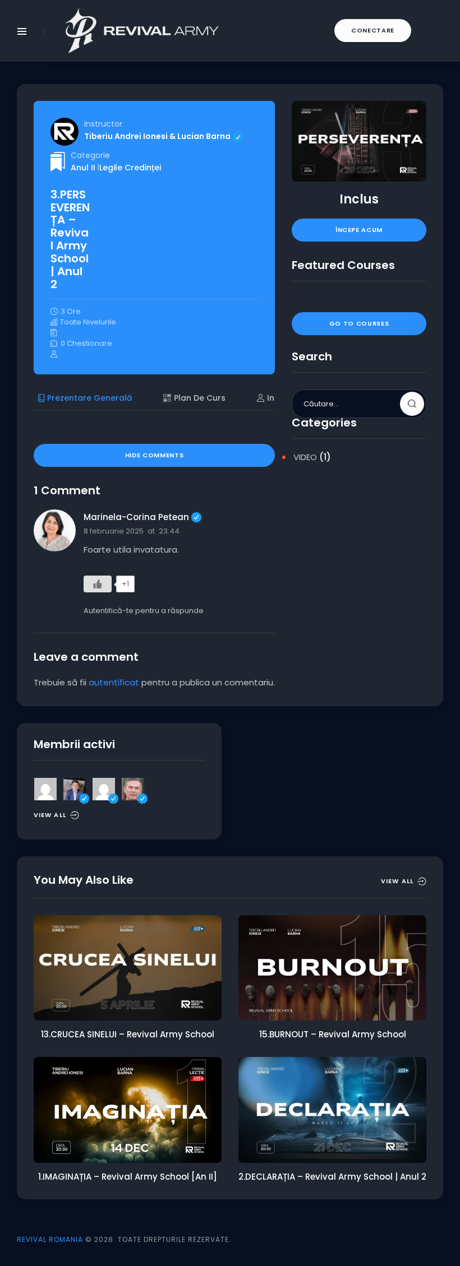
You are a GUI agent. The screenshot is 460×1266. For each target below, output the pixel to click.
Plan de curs (200, 398)
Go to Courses (359, 323)
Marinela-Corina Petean (143, 517)
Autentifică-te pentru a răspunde (144, 610)
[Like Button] (98, 584)
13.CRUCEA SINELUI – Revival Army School (127, 1034)
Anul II (83, 167)
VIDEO (305, 457)
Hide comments (154, 455)
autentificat (114, 682)
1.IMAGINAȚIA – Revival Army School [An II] (127, 1176)
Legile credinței (130, 167)
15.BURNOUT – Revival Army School (332, 1034)
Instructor (103, 124)
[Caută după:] (359, 403)
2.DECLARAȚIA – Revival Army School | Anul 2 (332, 1176)
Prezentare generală (89, 398)
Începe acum (359, 229)
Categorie (90, 155)
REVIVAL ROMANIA (50, 1239)
